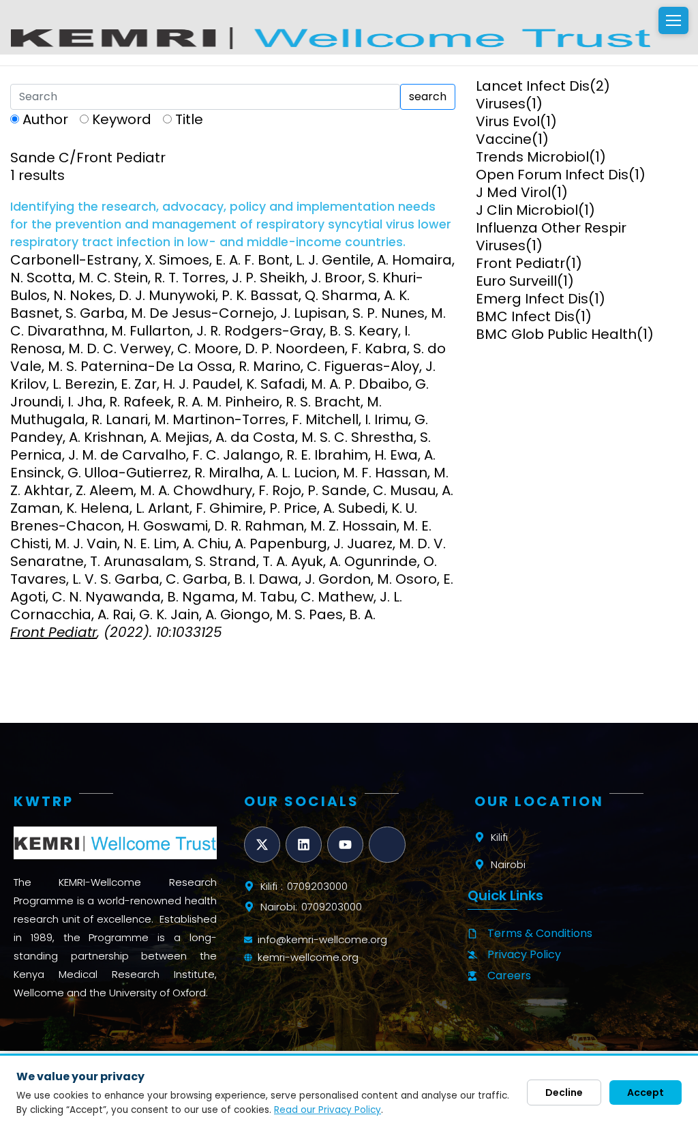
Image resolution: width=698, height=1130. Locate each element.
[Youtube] (345, 845)
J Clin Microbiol (527, 210)
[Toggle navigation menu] (673, 20)
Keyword (121, 119)
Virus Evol (508, 121)
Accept (645, 1092)
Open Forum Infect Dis (552, 174)
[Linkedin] (304, 845)
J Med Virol (513, 192)
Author (45, 119)
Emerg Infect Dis (532, 298)
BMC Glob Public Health (556, 334)
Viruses (501, 103)
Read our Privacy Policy (327, 1109)
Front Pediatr (520, 263)
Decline (564, 1092)
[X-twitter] (262, 845)
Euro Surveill (516, 281)
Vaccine (504, 139)
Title (189, 119)
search (427, 96)
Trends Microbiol (532, 156)
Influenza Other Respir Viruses (551, 236)
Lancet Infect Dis (533, 85)
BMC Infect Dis (525, 316)
